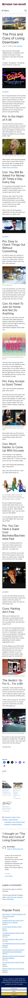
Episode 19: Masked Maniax (13, 824)
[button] (25, 10)
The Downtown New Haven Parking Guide (6, 790)
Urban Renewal (13, 819)
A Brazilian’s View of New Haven (14, 822)
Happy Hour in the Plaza (10, 167)
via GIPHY (5, 92)
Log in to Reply (9, 876)
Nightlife (5, 819)
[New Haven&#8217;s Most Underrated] (7, 803)
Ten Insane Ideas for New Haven (12, 939)
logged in (13, 889)
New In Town (16, 817)
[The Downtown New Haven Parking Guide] (7, 785)
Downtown (7, 817)
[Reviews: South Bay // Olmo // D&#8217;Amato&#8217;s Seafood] (18, 785)
